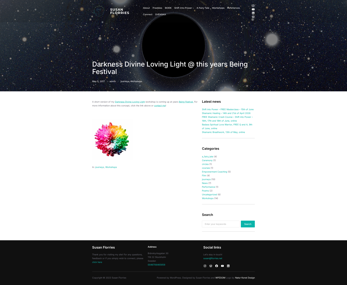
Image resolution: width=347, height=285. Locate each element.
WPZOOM (220, 277)
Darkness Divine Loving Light (130, 101)
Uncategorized (209, 194)
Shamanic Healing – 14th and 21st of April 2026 (226, 113)
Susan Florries (119, 11)
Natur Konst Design (245, 277)
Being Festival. (186, 101)
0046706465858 (156, 264)
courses (206, 168)
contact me (160, 105)
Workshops (136, 81)
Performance (208, 187)
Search (247, 224)
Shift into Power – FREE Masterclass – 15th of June (228, 109)
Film (204, 175)
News (205, 183)
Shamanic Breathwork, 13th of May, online (223, 132)
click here (97, 262)
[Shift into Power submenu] (193, 8)
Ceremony (207, 160)
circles (205, 164)
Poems (205, 190)
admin (113, 81)
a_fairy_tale (207, 156)
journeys (125, 81)
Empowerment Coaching (214, 171)
